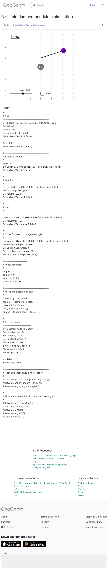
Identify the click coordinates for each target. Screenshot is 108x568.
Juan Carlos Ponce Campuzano (29, 25)
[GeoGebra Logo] (14, 5)
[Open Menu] (103, 5)
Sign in (93, 5)
